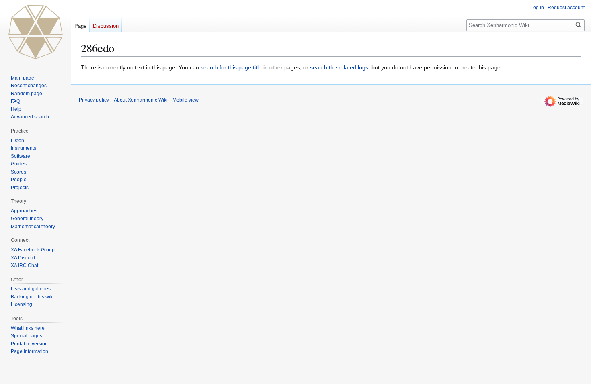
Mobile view (185, 100)
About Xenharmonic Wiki (141, 100)
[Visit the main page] (35, 32)
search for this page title (231, 67)
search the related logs (339, 67)
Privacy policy (94, 100)
